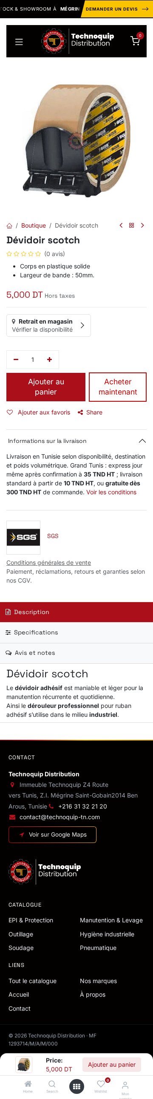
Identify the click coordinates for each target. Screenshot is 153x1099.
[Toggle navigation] (19, 41)
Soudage (21, 947)
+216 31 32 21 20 (82, 806)
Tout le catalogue (32, 980)
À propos (92, 994)
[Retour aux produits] (132, 225)
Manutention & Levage (111, 920)
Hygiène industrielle (107, 934)
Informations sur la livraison (46, 441)
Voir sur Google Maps (58, 834)
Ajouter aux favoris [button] (43, 412)
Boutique (33, 225)
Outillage (20, 934)
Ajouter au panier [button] (46, 387)
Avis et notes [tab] (34, 653)
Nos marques (98, 980)
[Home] (28, 1084)
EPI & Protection (30, 920)
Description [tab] (30, 612)
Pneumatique (98, 947)
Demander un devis (112, 8)
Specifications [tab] (35, 632)
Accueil (18, 994)
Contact (19, 1008)
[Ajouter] (50, 359)
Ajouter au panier (112, 1064)
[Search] (52, 1084)
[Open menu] (76, 1087)
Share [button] (94, 412)
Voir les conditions (111, 492)
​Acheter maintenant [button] (118, 387)
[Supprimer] (16, 359)
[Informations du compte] (125, 1085)
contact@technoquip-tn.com (60, 816)
